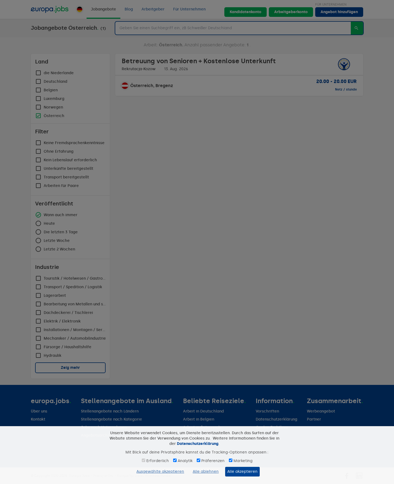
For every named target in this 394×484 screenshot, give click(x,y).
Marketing (242, 461)
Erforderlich (157, 461)
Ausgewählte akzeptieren (160, 471)
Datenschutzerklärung (197, 443)
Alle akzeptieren (242, 471)
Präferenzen (213, 461)
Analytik (185, 461)
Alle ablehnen (206, 471)
